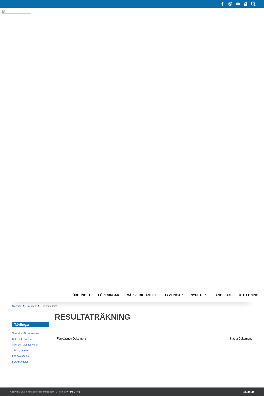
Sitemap (248, 391)
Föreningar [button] (108, 295)
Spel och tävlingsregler (25, 344)
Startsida (16, 306)
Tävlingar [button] (173, 295)
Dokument (31, 306)
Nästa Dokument (242, 338)
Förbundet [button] (80, 295)
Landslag (222, 295)
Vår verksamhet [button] (142, 295)
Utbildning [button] (248, 295)
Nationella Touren (22, 339)
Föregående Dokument (69, 338)
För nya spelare (21, 355)
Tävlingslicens (20, 350)
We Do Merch (73, 392)
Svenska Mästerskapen (25, 333)
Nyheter (198, 295)
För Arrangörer (20, 361)
